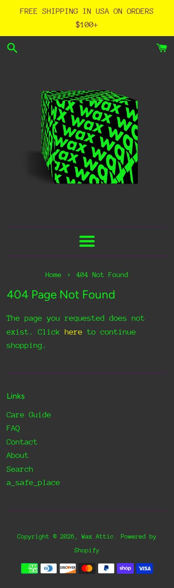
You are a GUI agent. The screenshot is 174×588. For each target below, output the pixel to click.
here (74, 331)
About (18, 455)
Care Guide (29, 414)
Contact (22, 441)
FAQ (13, 428)
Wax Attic (98, 536)
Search (20, 469)
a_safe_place (33, 482)
